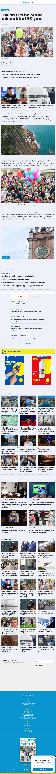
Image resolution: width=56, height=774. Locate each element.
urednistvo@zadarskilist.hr (28, 723)
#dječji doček (13, 270)
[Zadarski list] (28, 2)
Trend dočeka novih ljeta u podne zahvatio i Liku (13, 71)
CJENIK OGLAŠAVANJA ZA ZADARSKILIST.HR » (28, 717)
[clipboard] (10, 63)
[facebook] (3, 63)
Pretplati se (43, 769)
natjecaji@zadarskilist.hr (28, 715)
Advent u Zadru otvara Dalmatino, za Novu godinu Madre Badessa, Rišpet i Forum (21, 74)
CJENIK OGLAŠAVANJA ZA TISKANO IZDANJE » (28, 718)
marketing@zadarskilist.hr (29, 714)
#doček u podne (21, 270)
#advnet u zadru (5, 270)
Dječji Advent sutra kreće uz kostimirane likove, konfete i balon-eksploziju (20, 77)
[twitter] (7, 63)
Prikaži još (27, 343)
